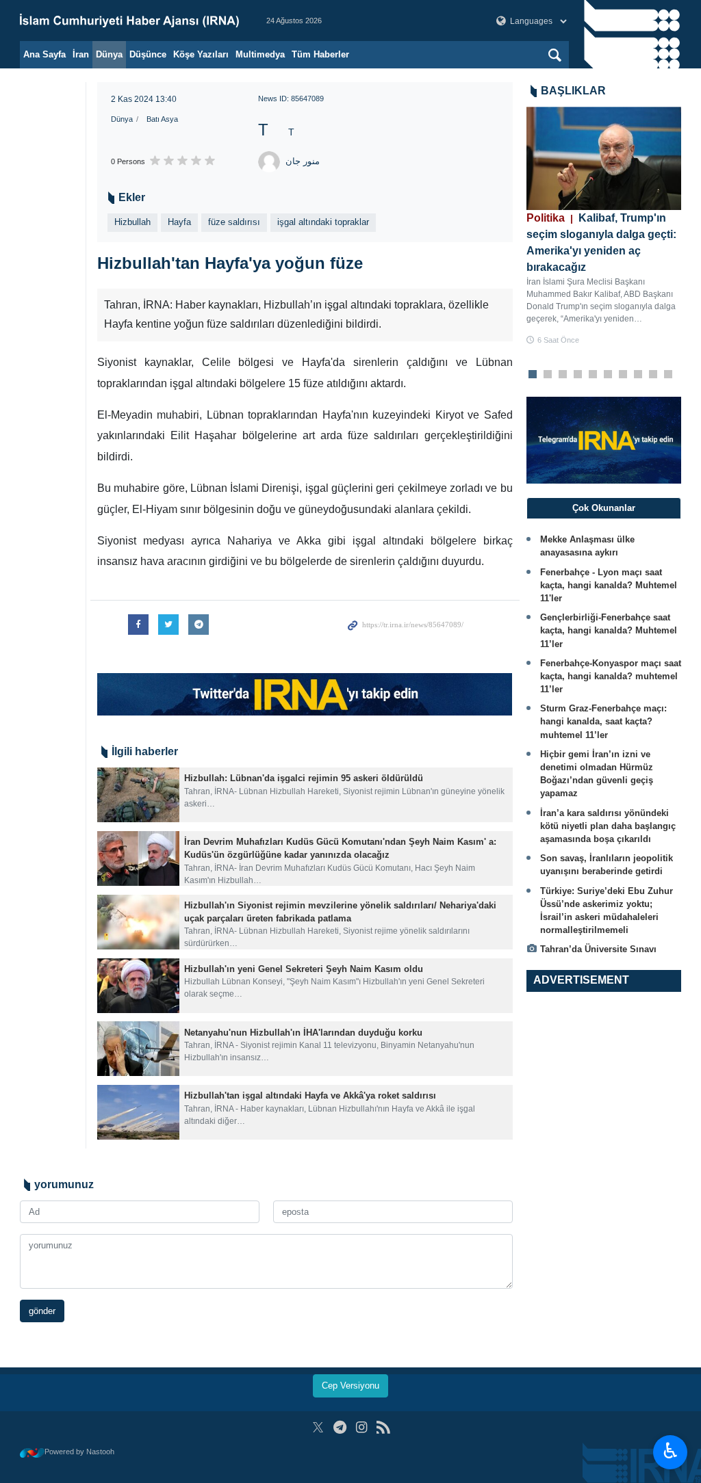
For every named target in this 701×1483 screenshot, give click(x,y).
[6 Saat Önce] (604, 158)
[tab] (604, 508)
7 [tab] (622, 374)
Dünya (109, 54)
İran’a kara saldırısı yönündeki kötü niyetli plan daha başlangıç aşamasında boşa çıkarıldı (608, 826)
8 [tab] (637, 374)
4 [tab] (577, 374)
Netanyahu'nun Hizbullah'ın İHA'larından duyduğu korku (303, 1301)
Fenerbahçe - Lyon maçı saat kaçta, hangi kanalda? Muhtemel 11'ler (608, 585)
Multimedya (260, 54)
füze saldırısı (234, 222)
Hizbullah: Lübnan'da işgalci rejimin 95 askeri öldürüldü (303, 1047)
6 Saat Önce (558, 340)
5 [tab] (592, 374)
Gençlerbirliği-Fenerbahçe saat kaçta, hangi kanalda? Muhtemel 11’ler (608, 630)
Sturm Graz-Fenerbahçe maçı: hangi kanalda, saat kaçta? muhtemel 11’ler (603, 721)
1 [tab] (532, 374)
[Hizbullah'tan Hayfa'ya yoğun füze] (305, 427)
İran (81, 54)
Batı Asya (162, 119)
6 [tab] (607, 374)
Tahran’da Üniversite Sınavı (598, 949)
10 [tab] (668, 374)
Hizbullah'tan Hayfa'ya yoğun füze (230, 263)
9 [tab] (652, 374)
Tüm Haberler (320, 54)
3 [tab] (562, 374)
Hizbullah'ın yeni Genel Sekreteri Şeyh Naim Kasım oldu (303, 1238)
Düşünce (147, 54)
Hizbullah (132, 222)
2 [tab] (547, 374)
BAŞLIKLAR (573, 90)
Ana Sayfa (44, 54)
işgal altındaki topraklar (323, 222)
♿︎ (670, 1451)
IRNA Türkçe (129, 20)
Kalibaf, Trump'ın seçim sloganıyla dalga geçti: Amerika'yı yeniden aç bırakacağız (601, 242)
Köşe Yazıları (201, 54)
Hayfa (179, 222)
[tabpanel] (604, 227)
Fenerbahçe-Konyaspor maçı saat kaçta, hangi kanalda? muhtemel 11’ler (610, 676)
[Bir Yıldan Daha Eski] (138, 1064)
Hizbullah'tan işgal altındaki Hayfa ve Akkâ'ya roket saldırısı (310, 1365)
